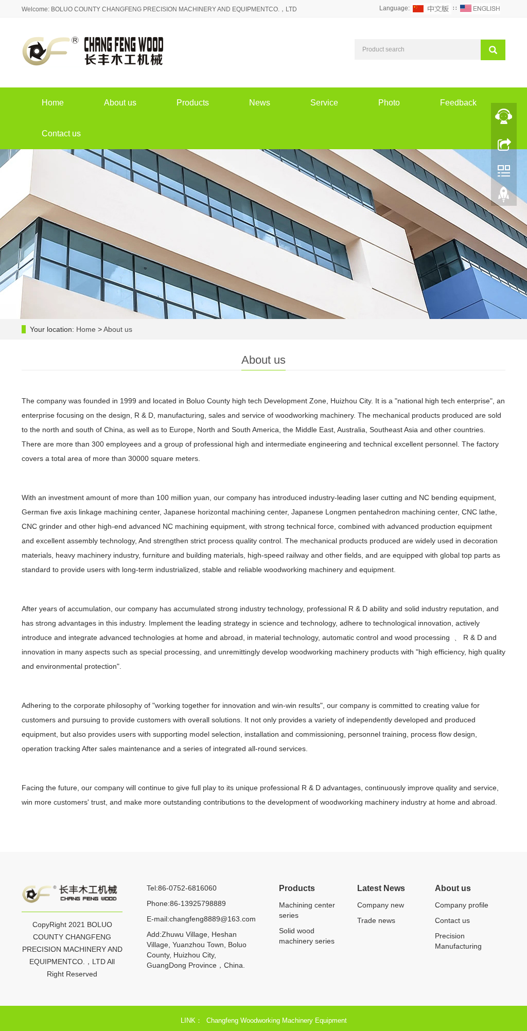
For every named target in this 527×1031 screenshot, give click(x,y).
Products (193, 102)
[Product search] (493, 50)
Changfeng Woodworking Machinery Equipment (276, 1020)
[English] (480, 8)
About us (120, 102)
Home (53, 102)
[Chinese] (431, 8)
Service (324, 102)
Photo (389, 102)
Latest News (381, 888)
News (259, 102)
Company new (380, 905)
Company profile (461, 905)
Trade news (376, 920)
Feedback (458, 102)
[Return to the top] (504, 197)
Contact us (61, 133)
